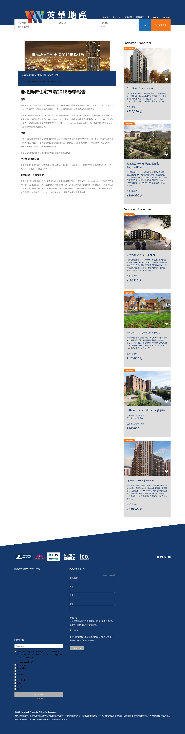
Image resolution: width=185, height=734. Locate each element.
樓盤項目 (104, 17)
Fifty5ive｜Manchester (140, 88)
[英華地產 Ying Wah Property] (55, 30)
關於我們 (140, 17)
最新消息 (116, 17)
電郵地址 (74, 578)
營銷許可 (73, 618)
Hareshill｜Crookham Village (143, 332)
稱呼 (71, 604)
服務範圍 (128, 17)
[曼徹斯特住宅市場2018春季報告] (67, 61)
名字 (71, 587)
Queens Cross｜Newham (141, 480)
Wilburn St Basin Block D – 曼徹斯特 (147, 410)
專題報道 (43, 81)
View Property (147, 76)
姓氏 (71, 595)
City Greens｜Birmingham (142, 254)
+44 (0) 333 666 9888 (161, 17)
